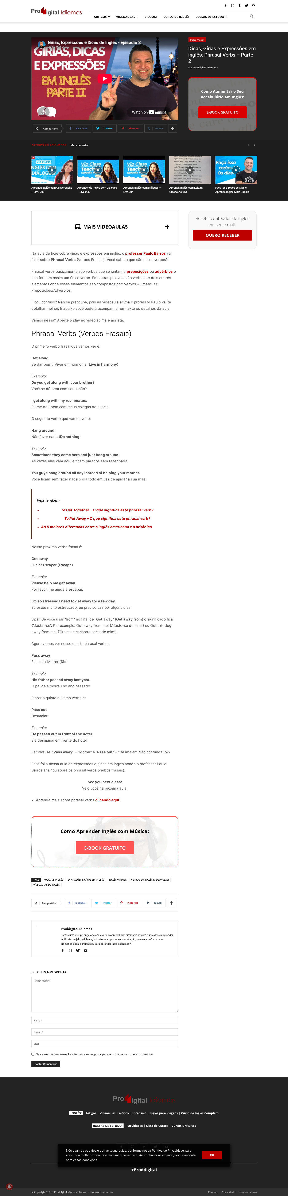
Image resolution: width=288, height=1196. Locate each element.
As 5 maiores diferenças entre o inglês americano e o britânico (96, 527)
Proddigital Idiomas (204, 67)
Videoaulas (108, 1113)
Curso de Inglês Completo (200, 1113)
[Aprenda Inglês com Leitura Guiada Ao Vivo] (190, 170)
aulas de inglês (53, 879)
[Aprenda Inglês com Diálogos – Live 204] (144, 170)
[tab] (105, 227)
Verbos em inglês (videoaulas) (150, 879)
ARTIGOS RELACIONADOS (48, 145)
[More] (172, 128)
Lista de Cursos (157, 1126)
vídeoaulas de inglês (46, 884)
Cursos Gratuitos (184, 1126)
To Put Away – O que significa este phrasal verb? (107, 518)
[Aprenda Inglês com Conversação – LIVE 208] (52, 170)
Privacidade (228, 1192)
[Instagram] (232, 5)
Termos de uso (248, 1192)
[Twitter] (246, 5)
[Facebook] (225, 5)
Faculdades (135, 1126)
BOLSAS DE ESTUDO (209, 17)
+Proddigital (144, 1169)
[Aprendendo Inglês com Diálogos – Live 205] (98, 170)
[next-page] (254, 145)
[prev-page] (248, 145)
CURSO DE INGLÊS (176, 17)
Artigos (91, 1113)
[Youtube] (253, 5)
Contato (212, 1192)
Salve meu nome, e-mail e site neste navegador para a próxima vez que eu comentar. (95, 1054)
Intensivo (139, 1113)
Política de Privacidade (168, 1150)
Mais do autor (79, 145)
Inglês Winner (197, 39)
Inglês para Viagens (164, 1113)
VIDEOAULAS (125, 17)
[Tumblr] (239, 5)
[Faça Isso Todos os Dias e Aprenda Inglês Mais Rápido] (236, 170)
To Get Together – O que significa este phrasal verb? (107, 510)
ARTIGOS (100, 17)
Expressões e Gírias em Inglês (86, 879)
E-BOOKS (151, 17)
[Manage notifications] (9, 1186)
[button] (251, 17)
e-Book (124, 1113)
